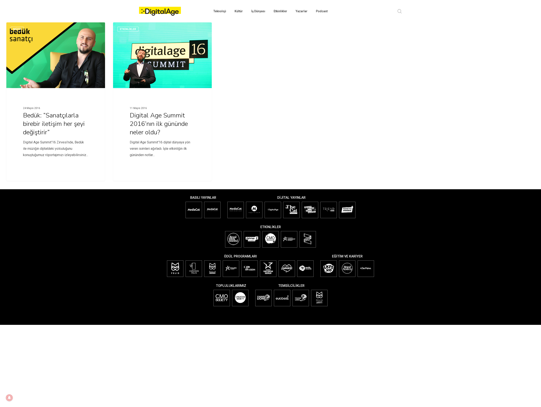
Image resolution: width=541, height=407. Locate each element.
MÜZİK (17, 29)
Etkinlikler (128, 29)
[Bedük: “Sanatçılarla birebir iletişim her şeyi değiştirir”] (55, 98)
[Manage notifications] (9, 397)
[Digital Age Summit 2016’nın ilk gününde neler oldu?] (162, 98)
